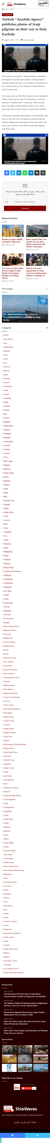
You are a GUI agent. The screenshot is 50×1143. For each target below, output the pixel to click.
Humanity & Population (12, 933)
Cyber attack (8, 705)
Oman (5, 599)
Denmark (7, 434)
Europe (6, 394)
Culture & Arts (8, 721)
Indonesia (6, 827)
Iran (5, 363)
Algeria (6, 740)
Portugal (6, 437)
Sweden (6, 406)
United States (8, 819)
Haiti (5, 524)
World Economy (10, 658)
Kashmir (6, 378)
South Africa (8, 512)
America (6, 520)
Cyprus (6, 453)
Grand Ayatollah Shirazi (12, 796)
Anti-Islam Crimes (10, 961)
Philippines (7, 552)
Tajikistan (7, 575)
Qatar (5, 910)
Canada (6, 847)
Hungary (6, 957)
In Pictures (7, 886)
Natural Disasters (10, 670)
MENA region (9, 685)
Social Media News (10, 752)
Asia (5, 536)
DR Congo (7, 461)
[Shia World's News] (16, 4)
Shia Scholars (8, 674)
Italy (5, 414)
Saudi (5, 359)
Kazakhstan (8, 579)
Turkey (6, 815)
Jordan (6, 595)
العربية (16, 1122)
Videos (5, 917)
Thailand (7, 559)
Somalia (6, 465)
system (5, 941)
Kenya (6, 477)
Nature (5, 772)
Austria (6, 410)
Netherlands (8, 426)
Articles (6, 898)
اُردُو (28, 1122)
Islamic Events (8, 768)
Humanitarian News (11, 626)
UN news (6, 725)
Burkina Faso (8, 500)
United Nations (9, 642)
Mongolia (7, 611)
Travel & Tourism (10, 921)
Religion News (8, 748)
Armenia (6, 945)
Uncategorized (7, 14)
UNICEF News (8, 760)
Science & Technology (11, 697)
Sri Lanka (7, 591)
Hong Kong (8, 567)
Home (5, 9)
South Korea (8, 906)
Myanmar (6, 831)
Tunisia (6, 485)
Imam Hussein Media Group (13, 870)
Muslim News (8, 646)
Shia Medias (7, 713)
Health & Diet (8, 729)
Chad (5, 516)
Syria (5, 355)
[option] (25, 309)
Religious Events (9, 733)
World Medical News (11, 866)
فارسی (23, 1122)
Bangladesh (7, 811)
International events (11, 677)
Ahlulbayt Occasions (10, 788)
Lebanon (7, 367)
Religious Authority (10, 693)
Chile (5, 528)
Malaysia (7, 544)
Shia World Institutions (11, 709)
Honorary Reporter (36, 1115)
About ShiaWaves (8, 1115)
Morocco (7, 469)
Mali (5, 496)
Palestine (6, 792)
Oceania (6, 681)
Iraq (5, 343)
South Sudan (8, 473)
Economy (7, 634)
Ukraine (6, 449)
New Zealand (8, 662)
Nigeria (6, 839)
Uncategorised (8, 807)
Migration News (9, 630)
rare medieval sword (10, 969)
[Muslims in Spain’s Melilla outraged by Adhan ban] (13, 231)
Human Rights (8, 843)
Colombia (7, 532)
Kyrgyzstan (8, 603)
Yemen (5, 823)
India (5, 784)
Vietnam (6, 563)
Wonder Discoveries (10, 949)
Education (7, 756)
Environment (8, 618)
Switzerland (8, 441)
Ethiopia (6, 481)
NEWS (11, 9)
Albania (6, 430)
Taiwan (6, 607)
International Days (10, 882)
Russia (6, 650)
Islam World (7, 339)
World (5, 390)
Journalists (7, 894)
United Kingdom (9, 799)
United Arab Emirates (12, 571)
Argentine (7, 764)
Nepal (5, 555)
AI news (6, 701)
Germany (7, 398)
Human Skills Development (13, 973)
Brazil (5, 654)
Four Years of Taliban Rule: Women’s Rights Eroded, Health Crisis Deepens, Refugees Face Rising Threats (12, 273)
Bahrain (6, 371)
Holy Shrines (8, 689)
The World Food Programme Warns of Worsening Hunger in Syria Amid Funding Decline (21, 317)
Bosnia (5, 890)
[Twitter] (12, 172)
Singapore (7, 587)
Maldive (6, 953)
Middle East (8, 638)
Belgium (6, 422)
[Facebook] (6, 172)
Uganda (6, 504)
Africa (5, 457)
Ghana (6, 508)
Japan (5, 548)
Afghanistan (8, 347)
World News (7, 736)
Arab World (7, 855)
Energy (6, 622)
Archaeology (8, 858)
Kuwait (6, 382)
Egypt (5, 375)
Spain (5, 402)
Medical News (8, 717)
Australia (7, 615)
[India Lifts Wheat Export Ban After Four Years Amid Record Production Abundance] (9, 1059)
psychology (7, 776)
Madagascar (7, 874)
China (5, 540)
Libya (5, 489)
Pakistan (6, 351)
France (5, 835)
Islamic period (8, 937)
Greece (6, 418)
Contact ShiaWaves (22, 1115)
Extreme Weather (9, 851)
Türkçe (33, 1122)
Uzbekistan (8, 583)
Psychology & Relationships (14, 744)
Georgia (6, 445)
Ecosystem (7, 666)
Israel (5, 878)
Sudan (5, 803)
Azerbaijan (7, 386)
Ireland (6, 914)
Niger (5, 493)
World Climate (8, 862)
